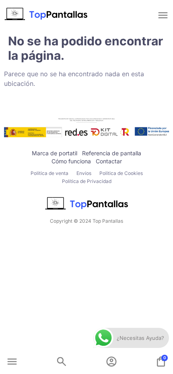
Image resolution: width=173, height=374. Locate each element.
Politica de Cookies (121, 173)
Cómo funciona (71, 161)
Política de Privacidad (86, 181)
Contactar (109, 161)
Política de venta (49, 173)
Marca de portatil (54, 153)
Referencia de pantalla (111, 153)
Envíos (83, 173)
